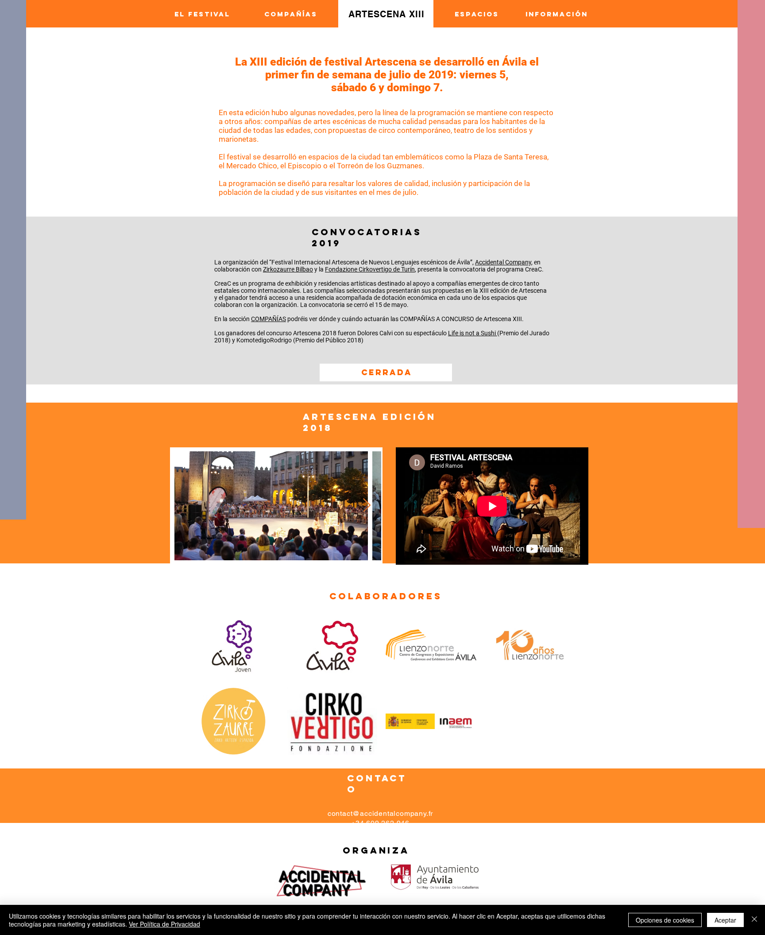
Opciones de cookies (665, 920)
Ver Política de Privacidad (164, 923)
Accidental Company (503, 262)
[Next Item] (366, 505)
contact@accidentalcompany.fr (380, 813)
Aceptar (725, 920)
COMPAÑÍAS (268, 318)
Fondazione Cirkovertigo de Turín (370, 269)
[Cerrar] (754, 920)
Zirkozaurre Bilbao (288, 269)
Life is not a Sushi (472, 333)
